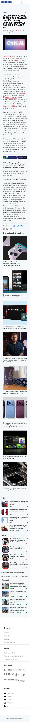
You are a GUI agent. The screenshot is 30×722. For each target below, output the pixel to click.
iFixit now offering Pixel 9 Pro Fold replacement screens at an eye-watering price (15, 173)
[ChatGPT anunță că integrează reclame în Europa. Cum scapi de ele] (4, 520)
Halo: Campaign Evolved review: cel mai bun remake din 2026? (18, 601)
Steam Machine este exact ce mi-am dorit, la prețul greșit (18, 556)
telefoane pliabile (18, 167)
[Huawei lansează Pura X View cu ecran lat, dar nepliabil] (4, 512)
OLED (13, 106)
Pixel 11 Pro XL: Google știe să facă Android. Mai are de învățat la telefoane (19, 540)
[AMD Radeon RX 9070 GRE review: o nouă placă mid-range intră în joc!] (15, 378)
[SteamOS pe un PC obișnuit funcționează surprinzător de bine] (5, 565)
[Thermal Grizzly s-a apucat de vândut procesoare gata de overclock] (15, 313)
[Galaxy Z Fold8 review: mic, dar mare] (5, 594)
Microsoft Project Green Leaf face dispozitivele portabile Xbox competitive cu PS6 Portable (14, 263)
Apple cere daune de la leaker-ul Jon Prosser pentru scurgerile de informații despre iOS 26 (15, 360)
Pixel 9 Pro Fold (8, 56)
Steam (5, 106)
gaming (12, 530)
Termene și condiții (10, 659)
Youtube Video (14, 544)
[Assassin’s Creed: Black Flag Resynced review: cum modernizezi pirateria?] (5, 610)
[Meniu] (26, 2)
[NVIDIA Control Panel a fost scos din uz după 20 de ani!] (15, 442)
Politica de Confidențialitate (13, 656)
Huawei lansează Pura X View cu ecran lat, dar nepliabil (18, 510)
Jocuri (12, 604)
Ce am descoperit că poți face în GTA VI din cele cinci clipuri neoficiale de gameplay (18, 527)
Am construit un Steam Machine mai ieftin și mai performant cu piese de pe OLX (18, 586)
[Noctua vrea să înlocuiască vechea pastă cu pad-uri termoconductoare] (15, 474)
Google (5, 81)
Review (12, 588)
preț (12, 60)
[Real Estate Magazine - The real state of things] (20, 670)
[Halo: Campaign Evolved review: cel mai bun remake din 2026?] (5, 602)
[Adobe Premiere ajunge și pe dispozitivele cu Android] (15, 281)
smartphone (7, 167)
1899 (17, 60)
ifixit (10, 165)
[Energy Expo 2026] (15, 158)
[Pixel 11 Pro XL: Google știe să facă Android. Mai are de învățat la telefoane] (5, 541)
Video (23, 544)
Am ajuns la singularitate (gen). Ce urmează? (17, 547)
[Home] (6, 1)
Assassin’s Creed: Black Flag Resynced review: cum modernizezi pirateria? (18, 609)
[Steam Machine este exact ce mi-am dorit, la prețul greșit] (5, 557)
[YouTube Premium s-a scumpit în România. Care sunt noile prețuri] (4, 504)
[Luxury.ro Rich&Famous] (9, 670)
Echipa (6, 639)
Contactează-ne (9, 642)
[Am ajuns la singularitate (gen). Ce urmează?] (5, 549)
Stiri (5, 12)
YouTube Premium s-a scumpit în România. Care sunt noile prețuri (19, 503)
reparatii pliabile (18, 165)
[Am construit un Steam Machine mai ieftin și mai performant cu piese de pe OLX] (5, 586)
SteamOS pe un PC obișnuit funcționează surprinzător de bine (19, 564)
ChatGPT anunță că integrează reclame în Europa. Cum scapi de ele (19, 519)
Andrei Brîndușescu (15, 30)
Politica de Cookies (10, 653)
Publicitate (7, 636)
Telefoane (20, 596)
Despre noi (8, 633)
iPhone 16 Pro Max (11, 98)
